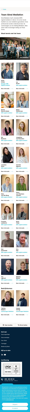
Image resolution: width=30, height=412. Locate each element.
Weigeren (15, 404)
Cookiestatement (9, 399)
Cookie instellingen (21, 395)
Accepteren (15, 408)
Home (4, 9)
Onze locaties (8, 325)
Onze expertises (5, 334)
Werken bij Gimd (5, 346)
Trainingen (3, 343)
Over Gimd (4, 340)
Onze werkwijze (5, 337)
